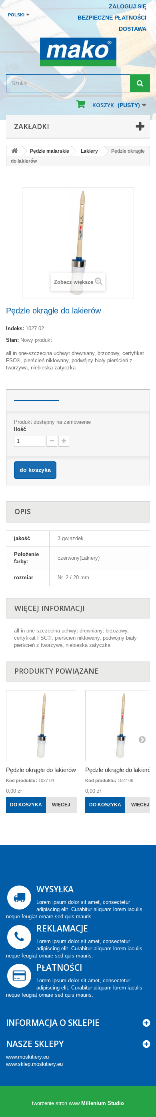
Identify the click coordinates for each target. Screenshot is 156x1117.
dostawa (132, 29)
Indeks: (15, 328)
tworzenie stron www (56, 1103)
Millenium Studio (102, 1103)
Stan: (12, 340)
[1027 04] (41, 725)
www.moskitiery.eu (27, 1057)
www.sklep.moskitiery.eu (34, 1064)
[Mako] (78, 52)
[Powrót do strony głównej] (14, 151)
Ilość (20, 429)
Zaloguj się (127, 6)
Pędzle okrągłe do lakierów (41, 769)
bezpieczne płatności (112, 17)
